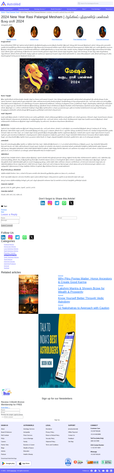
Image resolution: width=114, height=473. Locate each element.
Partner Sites (5, 445)
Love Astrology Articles (11, 249)
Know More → (5, 407)
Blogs (2, 448)
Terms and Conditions (52, 445)
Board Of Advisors (6, 432)
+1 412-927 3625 (95, 447)
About (2, 429)
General (6, 266)
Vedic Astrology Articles (11, 257)
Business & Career (28, 445)
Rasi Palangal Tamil (12, 12)
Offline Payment (73, 432)
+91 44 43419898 (96, 434)
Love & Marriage (28, 438)
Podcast (3, 454)
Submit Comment (6, 225)
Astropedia (26, 432)
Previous (4, 209)
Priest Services (27, 435)
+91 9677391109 (95, 454)
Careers (3, 441)
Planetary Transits (9, 253)
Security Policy (50, 438)
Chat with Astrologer (102, 39)
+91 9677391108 (95, 431)
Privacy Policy (50, 432)
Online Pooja (34, 39)
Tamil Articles (8, 259)
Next (2, 212)
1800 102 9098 (95, 441)
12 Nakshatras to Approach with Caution (83, 307)
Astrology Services (28, 429)
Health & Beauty (28, 454)
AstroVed (13, 470)
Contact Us (71, 435)
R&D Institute (5, 435)
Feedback (71, 438)
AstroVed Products (10, 264)
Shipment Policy (50, 441)
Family (25, 441)
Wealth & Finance (28, 448)
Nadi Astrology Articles (11, 251)
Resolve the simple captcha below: (12, 414)
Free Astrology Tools (79, 39)
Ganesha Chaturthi (23, 9)
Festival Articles (9, 244)
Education (26, 451)
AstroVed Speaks (9, 261)
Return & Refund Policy (52, 435)
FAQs (2, 438)
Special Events (11, 39)
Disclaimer (49, 429)
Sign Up (57, 420)
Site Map (70, 441)
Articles (3, 451)
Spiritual (6, 268)
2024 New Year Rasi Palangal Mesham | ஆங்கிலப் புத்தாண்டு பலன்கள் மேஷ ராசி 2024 (47, 12)
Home (3, 12)
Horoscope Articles (10, 246)
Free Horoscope (57, 39)
